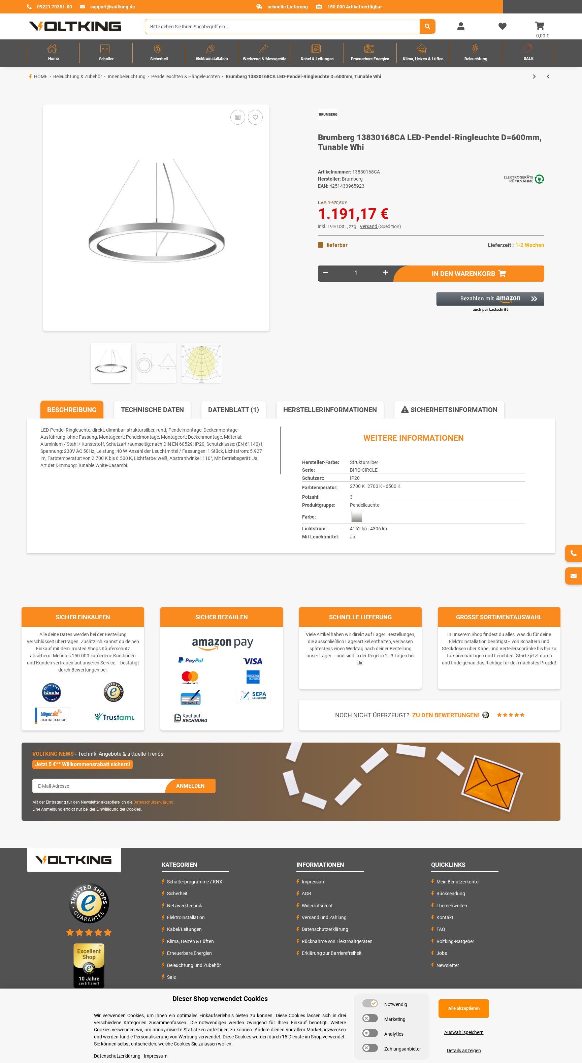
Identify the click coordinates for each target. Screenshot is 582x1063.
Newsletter (448, 965)
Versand (369, 226)
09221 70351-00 (54, 6)
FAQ (441, 929)
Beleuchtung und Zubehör (194, 965)
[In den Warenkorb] (27, 93)
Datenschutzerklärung (153, 802)
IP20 (355, 478)
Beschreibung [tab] (72, 410)
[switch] (370, 1003)
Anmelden (190, 786)
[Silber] (356, 517)
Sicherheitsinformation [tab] (453, 410)
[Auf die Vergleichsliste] (237, 117)
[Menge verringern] (325, 272)
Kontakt (445, 917)
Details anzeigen (464, 1050)
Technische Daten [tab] (152, 410)
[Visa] (253, 660)
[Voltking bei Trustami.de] (114, 716)
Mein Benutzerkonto (458, 881)
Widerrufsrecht (317, 905)
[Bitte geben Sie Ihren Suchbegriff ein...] (427, 26)
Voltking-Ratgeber (455, 941)
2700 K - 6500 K (383, 486)
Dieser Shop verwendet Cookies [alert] (220, 999)
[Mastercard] (190, 676)
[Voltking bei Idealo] (51, 692)
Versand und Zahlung (324, 917)
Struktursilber (364, 462)
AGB (306, 893)
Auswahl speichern (464, 1032)
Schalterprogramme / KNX (194, 881)
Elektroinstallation (186, 917)
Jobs (442, 953)
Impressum (313, 881)
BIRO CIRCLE (364, 470)
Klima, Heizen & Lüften (190, 941)
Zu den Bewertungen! (446, 715)
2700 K (357, 486)
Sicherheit (177, 893)
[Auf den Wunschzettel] (255, 117)
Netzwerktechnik (184, 905)
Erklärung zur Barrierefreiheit (332, 953)
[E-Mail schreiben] (573, 576)
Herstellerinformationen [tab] (330, 410)
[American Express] (253, 676)
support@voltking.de (112, 6)
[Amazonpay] (222, 642)
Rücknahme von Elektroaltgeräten (337, 941)
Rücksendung (451, 893)
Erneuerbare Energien (189, 953)
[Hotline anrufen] (573, 553)
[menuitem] (53, 53)
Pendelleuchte (364, 505)
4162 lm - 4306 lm (368, 528)
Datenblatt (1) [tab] (233, 410)
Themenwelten (452, 905)
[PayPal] (190, 659)
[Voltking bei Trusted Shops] (114, 692)
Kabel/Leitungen (184, 929)
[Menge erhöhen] (385, 272)
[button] (460, 26)
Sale (171, 977)
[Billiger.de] (52, 716)
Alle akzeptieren (464, 1008)
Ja (352, 536)
